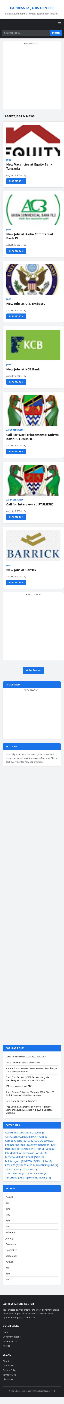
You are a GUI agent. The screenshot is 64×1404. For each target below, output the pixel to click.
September (11, 1255)
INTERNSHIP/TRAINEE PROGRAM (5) (26, 1149)
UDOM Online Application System (23, 1062)
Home (6, 1332)
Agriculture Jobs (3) (16, 1132)
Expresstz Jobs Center (32, 7)
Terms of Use (9, 1374)
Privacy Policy (10, 1370)
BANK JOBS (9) (39, 1136)
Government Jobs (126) (42, 1144)
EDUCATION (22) (44, 1140)
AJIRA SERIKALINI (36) (18, 1136)
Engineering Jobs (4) (17, 1144)
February (10, 1232)
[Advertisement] (32, 77)
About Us (7, 1360)
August (9, 1197)
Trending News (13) (39, 1177)
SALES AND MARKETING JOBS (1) (38, 1165)
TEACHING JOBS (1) (16, 1177)
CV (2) (30, 1140)
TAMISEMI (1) (31, 1169)
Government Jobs (12, 1336)
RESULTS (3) (12, 1165)
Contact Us (8, 1365)
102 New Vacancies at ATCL (19, 1086)
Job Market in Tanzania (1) (20, 1153)
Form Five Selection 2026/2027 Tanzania (26, 1056)
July (7, 1202)
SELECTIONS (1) (14, 1169)
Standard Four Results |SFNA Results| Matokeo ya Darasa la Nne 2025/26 (31, 1070)
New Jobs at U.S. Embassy (25, 304)
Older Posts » (33, 670)
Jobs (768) (41, 1153)
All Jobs (6, 1345)
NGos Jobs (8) (44, 1161)
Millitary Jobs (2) (14, 1161)
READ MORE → (16, 181)
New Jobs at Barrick (21, 570)
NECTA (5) (30, 1161)
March (9, 1226)
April (8, 1220)
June (8, 1208)
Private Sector (10, 1341)
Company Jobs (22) (16, 1140)
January (9, 1238)
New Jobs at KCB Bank (23, 369)
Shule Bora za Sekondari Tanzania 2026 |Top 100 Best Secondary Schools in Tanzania (30, 1094)
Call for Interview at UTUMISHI (29, 504)
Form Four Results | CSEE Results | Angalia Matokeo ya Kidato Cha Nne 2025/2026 (27, 1079)
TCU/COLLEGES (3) (36, 1173)
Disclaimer (8, 1379)
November (11, 1250)
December (11, 1244)
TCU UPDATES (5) (15, 1173)
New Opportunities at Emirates (21, 1101)
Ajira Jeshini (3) (36, 1132)
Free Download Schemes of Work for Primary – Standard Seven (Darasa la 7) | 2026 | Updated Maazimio (29, 1109)
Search (56, 32)
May (8, 1214)
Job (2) (51, 1149)
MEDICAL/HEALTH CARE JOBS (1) (24, 1157)
